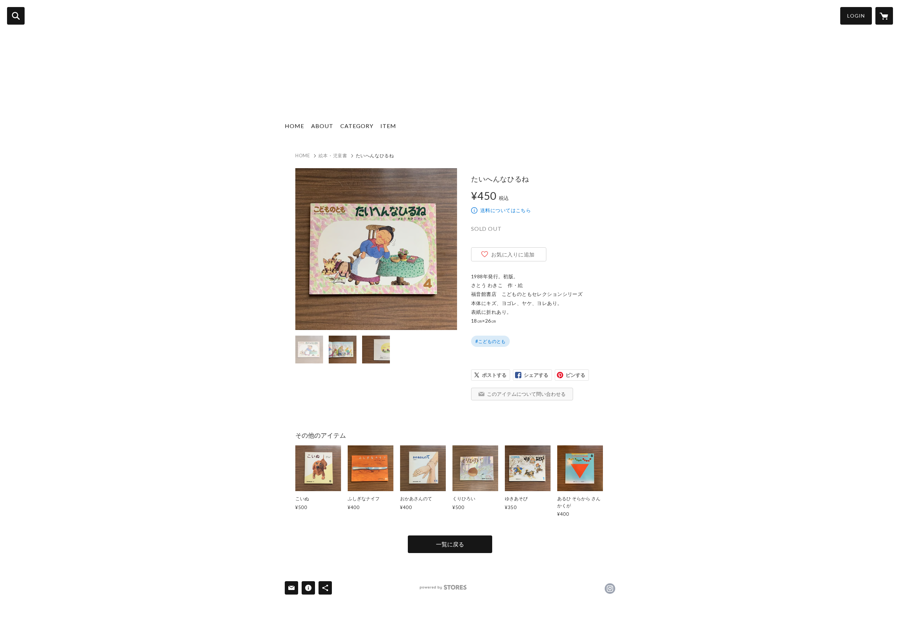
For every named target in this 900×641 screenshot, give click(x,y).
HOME (294, 125)
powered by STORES (443, 587)
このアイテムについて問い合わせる (526, 394)
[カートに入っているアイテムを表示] (884, 16)
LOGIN (856, 16)
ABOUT (322, 125)
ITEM (388, 125)
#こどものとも (490, 341)
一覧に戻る (450, 544)
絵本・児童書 (333, 155)
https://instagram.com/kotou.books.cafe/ (610, 588)
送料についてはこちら (505, 210)
